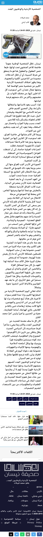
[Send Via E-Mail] (28, 534)
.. (27, 487)
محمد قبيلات (24, 17)
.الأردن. (39, 491)
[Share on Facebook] (39, 534)
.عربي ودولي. (37, 496)
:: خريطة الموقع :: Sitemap (21, 524)
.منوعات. (24, 501)
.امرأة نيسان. (37, 501)
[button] (22, 534)
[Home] (21, 470)
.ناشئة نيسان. (22, 496)
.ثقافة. (11, 496)
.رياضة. (11, 501)
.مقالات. (25, 491)
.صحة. (39, 505)
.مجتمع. (39, 487)
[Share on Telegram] (16, 534)
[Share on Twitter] (33, 534)
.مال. (12, 491)
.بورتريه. (24, 505)
